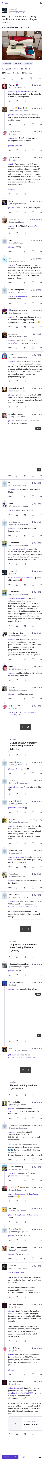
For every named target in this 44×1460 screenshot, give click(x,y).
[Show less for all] (41, 3)
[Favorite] (22, 78)
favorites (27, 73)
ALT (39, 58)
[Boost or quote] (13, 78)
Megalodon (29, 69)
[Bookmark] (30, 78)
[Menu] (40, 1457)
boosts (6, 73)
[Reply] (4, 78)
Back (7, 3)
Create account (10, 1457)
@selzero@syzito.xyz (16, 92)
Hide (38, 33)
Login (23, 1457)
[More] (39, 78)
